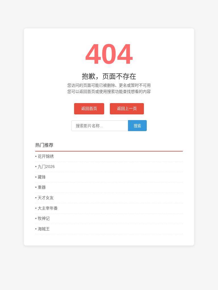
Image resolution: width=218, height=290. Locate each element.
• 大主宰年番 (46, 208)
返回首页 (89, 108)
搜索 (137, 126)
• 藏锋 (40, 177)
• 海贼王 (42, 229)
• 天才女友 (44, 197)
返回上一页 (127, 108)
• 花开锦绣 (44, 156)
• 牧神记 (42, 218)
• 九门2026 (45, 166)
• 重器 (40, 187)
